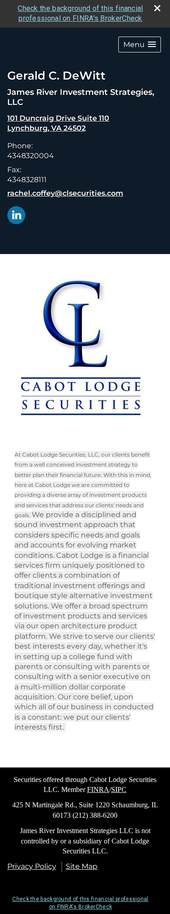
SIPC (118, 789)
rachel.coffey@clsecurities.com (65, 193)
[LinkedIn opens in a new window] (16, 214)
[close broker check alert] (157, 8)
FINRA (98, 789)
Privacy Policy (31, 866)
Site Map (81, 866)
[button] (139, 44)
